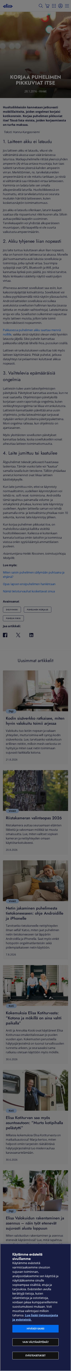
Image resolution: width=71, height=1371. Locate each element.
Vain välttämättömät (35, 1342)
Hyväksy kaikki (35, 1328)
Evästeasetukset (35, 1355)
